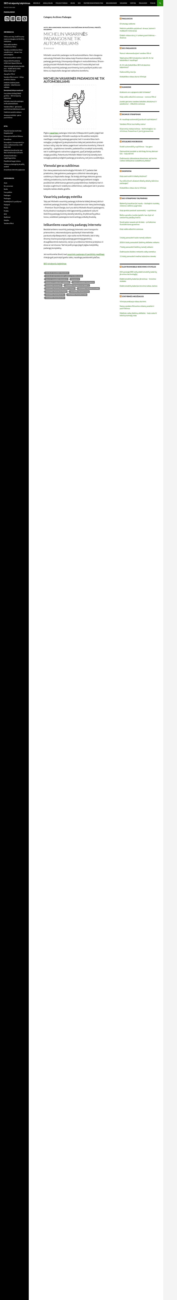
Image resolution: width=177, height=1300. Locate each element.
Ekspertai (126, 171)
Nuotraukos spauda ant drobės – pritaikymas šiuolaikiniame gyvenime (138, 223)
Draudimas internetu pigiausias (14, 170)
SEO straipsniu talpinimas (55, 263)
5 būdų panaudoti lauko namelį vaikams (135, 238)
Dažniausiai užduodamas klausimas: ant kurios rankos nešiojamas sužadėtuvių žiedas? (138, 159)
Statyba (133, 3)
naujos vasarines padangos (57, 279)
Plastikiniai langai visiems (12, 161)
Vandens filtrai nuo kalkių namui (133, 124)
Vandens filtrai (9, 223)
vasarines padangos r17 (55, 295)
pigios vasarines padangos (83, 282)
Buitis (6, 189)
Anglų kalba (48, 3)
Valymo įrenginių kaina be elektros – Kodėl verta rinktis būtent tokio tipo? (14, 68)
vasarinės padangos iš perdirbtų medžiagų (85, 254)
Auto (46, 27)
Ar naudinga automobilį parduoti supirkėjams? (138, 119)
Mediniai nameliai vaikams (13, 112)
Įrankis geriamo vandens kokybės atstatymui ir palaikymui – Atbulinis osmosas (138, 102)
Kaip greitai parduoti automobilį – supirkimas (138, 210)
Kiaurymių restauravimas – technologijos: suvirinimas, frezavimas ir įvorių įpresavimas (138, 130)
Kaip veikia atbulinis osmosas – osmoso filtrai (138, 97)
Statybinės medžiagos (133, 296)
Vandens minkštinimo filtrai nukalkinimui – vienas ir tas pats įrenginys (13, 52)
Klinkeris (126, 87)
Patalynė (7, 205)
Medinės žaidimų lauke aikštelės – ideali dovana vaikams (12, 85)
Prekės (98, 27)
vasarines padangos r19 (55, 298)
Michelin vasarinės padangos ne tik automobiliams (65, 38)
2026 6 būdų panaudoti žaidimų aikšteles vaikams (139, 242)
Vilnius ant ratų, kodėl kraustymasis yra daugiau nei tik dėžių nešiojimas (14, 39)
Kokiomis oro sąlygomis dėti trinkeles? (135, 92)
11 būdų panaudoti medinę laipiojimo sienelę (138, 256)
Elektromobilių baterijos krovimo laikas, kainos (138, 286)
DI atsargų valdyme (127, 24)
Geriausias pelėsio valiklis (12, 58)
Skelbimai (123, 3)
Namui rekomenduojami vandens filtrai (135, 53)
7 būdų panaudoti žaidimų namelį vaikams (136, 247)
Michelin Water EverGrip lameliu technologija (64, 276)
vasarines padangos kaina (88, 288)
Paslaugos (143, 3)
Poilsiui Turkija (61, 3)
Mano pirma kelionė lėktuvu (13, 136)
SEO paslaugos (129, 48)
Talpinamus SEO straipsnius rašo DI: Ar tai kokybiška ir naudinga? (136, 59)
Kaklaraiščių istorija (128, 72)
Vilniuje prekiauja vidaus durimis (133, 301)
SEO (79, 3)
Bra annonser (111, 3)
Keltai (72, 3)
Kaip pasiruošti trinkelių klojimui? (133, 176)
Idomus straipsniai (131, 114)
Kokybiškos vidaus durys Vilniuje (133, 76)
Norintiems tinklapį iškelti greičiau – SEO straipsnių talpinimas (12, 95)
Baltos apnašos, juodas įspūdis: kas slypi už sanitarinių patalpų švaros (137, 216)
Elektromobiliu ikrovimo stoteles (139, 267)
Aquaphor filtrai (9, 74)
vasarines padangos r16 (79, 291)
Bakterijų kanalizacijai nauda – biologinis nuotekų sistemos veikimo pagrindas (139, 204)
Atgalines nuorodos (132, 141)
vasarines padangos (54, 285)
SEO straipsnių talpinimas (17, 3)
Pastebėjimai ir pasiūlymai (93, 3)
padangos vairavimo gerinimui (57, 282)
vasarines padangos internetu (77, 285)
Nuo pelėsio (8, 192)
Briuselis (36, 3)
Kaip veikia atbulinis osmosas (131, 229)
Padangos (66, 27)
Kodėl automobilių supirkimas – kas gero (136, 146)
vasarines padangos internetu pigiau (60, 288)
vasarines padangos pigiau (56, 291)
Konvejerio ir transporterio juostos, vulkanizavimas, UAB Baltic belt (14, 144)
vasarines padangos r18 (77, 295)
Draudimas (7, 139)
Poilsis (152, 3)
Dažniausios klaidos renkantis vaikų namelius (138, 252)
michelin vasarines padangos (57, 273)
